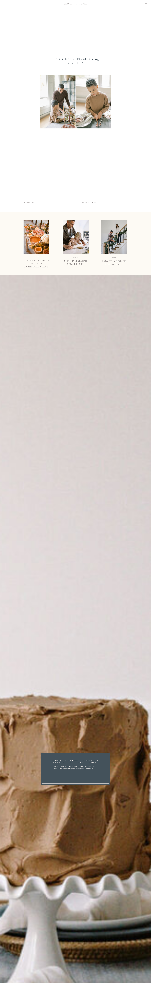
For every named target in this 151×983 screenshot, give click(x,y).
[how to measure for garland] (114, 237)
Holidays (114, 257)
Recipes (75, 257)
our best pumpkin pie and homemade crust (36, 263)
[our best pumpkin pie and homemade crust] (36, 237)
